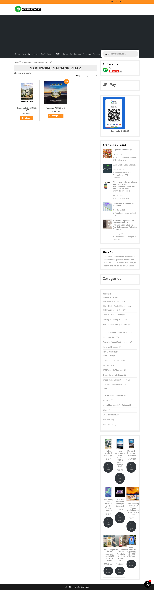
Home (17, 54)
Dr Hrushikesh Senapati (124, 237)
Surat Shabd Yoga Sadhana (124, 165)
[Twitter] (112, 2)
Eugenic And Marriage (122, 150)
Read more (27, 118)
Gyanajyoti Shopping (91, 54)
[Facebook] (108, 2)
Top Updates (46, 54)
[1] (147, 584)
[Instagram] (116, 2)
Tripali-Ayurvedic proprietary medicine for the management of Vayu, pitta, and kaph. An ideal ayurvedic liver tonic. (125, 186)
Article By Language (30, 54)
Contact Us (67, 54)
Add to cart (108, 467)
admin (117, 198)
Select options (55, 116)
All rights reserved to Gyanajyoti (77, 587)
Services (77, 54)
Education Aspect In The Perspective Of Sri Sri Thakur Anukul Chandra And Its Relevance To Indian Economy (125, 225)
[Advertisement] (77, 31)
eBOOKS (57, 54)
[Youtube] (120, 2)
